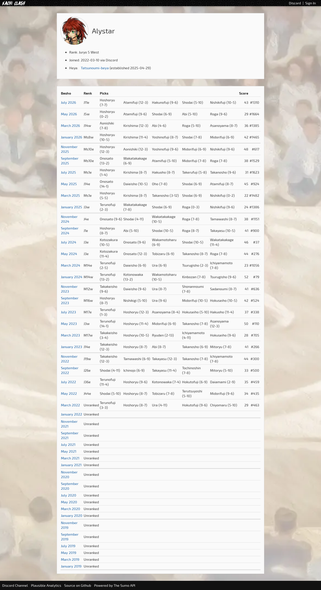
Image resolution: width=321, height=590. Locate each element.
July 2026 (68, 102)
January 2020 (71, 515)
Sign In (310, 3)
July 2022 (68, 382)
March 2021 (70, 458)
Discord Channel (15, 585)
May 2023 (69, 323)
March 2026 (70, 125)
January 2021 (71, 464)
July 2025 (68, 172)
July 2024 (68, 242)
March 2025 (70, 195)
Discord (295, 3)
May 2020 (69, 502)
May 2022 (69, 393)
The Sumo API (124, 585)
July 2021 (68, 444)
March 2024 (70, 265)
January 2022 (71, 414)
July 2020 (68, 495)
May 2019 (68, 552)
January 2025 (71, 207)
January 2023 (71, 346)
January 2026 (71, 137)
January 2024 (71, 276)
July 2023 (68, 312)
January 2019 (71, 566)
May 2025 (69, 183)
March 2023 (70, 335)
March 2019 (70, 559)
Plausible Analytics (46, 585)
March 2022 (70, 405)
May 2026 (69, 114)
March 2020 (70, 508)
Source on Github (77, 585)
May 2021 (68, 451)
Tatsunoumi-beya (95, 68)
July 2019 (68, 545)
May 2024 (69, 253)
